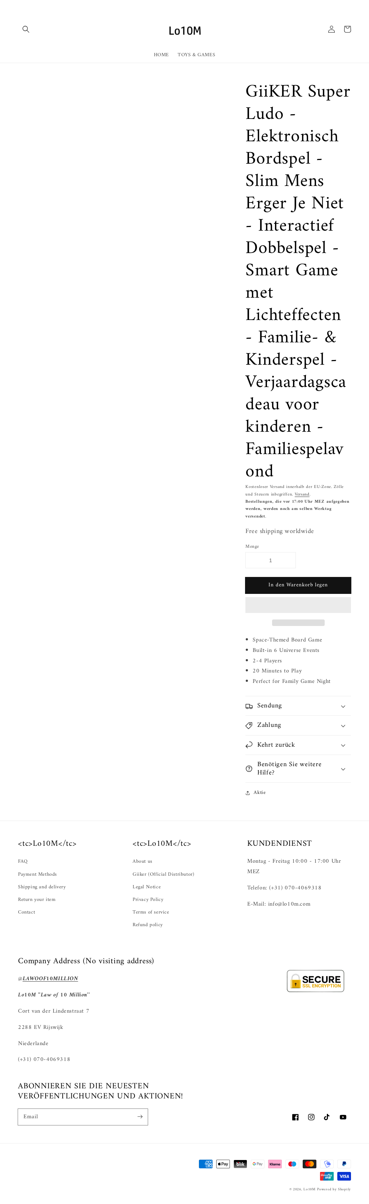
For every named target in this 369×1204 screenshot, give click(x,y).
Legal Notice (147, 887)
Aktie (260, 792)
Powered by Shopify (334, 1189)
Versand (302, 494)
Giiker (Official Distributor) (163, 874)
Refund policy (148, 924)
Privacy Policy (148, 899)
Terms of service (151, 912)
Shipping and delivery (42, 887)
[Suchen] (26, 29)
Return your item (37, 899)
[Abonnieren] (140, 1117)
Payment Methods (37, 874)
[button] (298, 605)
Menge (252, 546)
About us (142, 861)
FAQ (23, 861)
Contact (26, 912)
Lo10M (309, 1189)
